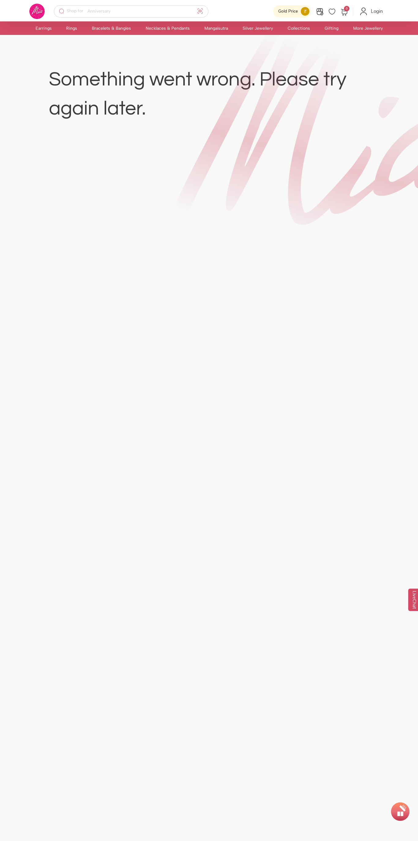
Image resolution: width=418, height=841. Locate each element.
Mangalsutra (216, 28)
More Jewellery (368, 28)
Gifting (331, 28)
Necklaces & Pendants (168, 28)
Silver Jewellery (258, 28)
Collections (299, 28)
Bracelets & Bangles (111, 28)
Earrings (43, 28)
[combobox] (135, 11)
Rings (71, 28)
